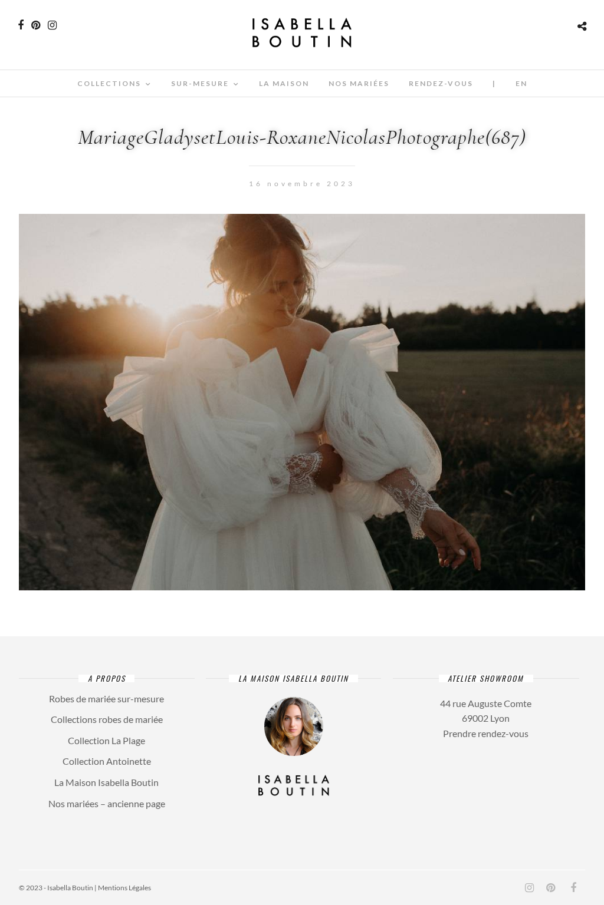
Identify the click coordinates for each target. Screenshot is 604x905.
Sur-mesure (200, 83)
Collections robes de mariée (107, 719)
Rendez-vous (441, 83)
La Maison (284, 83)
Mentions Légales (124, 887)
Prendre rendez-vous (485, 733)
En (521, 83)
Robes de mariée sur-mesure (106, 698)
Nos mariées (359, 83)
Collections (109, 83)
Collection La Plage (106, 740)
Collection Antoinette (107, 761)
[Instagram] (52, 25)
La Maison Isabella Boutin (106, 782)
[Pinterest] (35, 25)
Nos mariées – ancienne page (106, 803)
